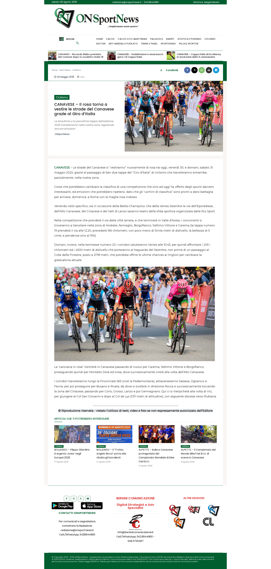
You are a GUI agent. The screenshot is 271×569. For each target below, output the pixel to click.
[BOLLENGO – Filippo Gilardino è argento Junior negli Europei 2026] (72, 434)
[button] (77, 43)
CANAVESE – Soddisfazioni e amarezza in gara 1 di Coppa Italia (140, 56)
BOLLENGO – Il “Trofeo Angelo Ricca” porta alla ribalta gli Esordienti (111, 453)
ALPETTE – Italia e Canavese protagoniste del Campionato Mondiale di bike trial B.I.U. (156, 455)
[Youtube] (87, 498)
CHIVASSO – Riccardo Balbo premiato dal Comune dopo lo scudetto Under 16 (80, 56)
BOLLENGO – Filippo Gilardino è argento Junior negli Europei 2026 (72, 453)
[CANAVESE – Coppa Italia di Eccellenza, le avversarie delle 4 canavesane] (171, 55)
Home (55, 70)
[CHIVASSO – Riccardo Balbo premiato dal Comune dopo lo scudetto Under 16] (52, 55)
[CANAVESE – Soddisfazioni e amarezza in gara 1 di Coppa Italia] (111, 55)
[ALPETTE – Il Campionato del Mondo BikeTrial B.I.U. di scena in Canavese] (199, 434)
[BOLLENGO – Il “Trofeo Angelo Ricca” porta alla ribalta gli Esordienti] (114, 434)
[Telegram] (216, 70)
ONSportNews (62, 134)
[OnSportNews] (99, 19)
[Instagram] (73, 498)
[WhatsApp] (202, 70)
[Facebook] (187, 70)
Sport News (65, 70)
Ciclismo (76, 70)
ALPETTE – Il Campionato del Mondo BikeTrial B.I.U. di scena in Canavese (198, 453)
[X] (194, 70)
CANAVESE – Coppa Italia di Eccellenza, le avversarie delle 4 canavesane (199, 56)
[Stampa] (209, 70)
